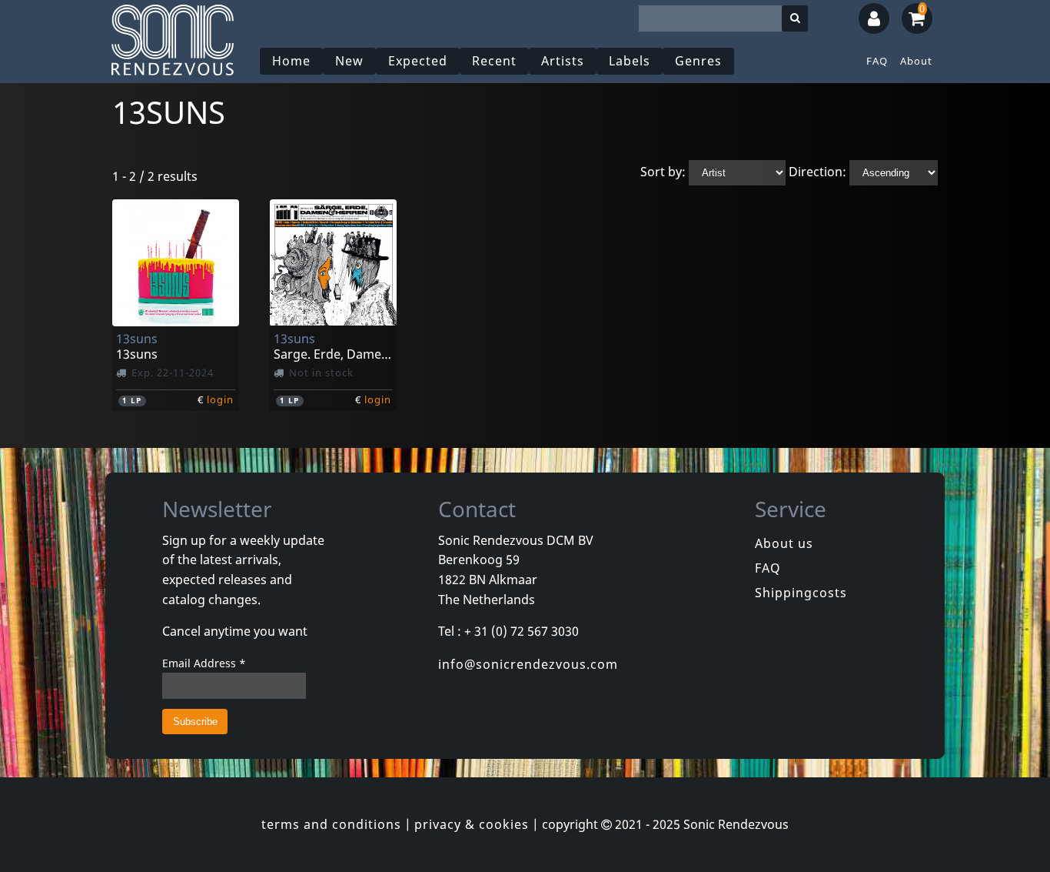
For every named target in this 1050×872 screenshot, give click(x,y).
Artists (562, 60)
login (220, 399)
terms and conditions (331, 824)
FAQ (877, 61)
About (916, 61)
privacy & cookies (471, 824)
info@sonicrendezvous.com (528, 664)
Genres (698, 60)
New (349, 60)
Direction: (817, 171)
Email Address (204, 663)
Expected (417, 60)
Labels (629, 60)
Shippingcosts (801, 592)
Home (291, 60)
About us (784, 543)
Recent (494, 60)
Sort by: (663, 171)
